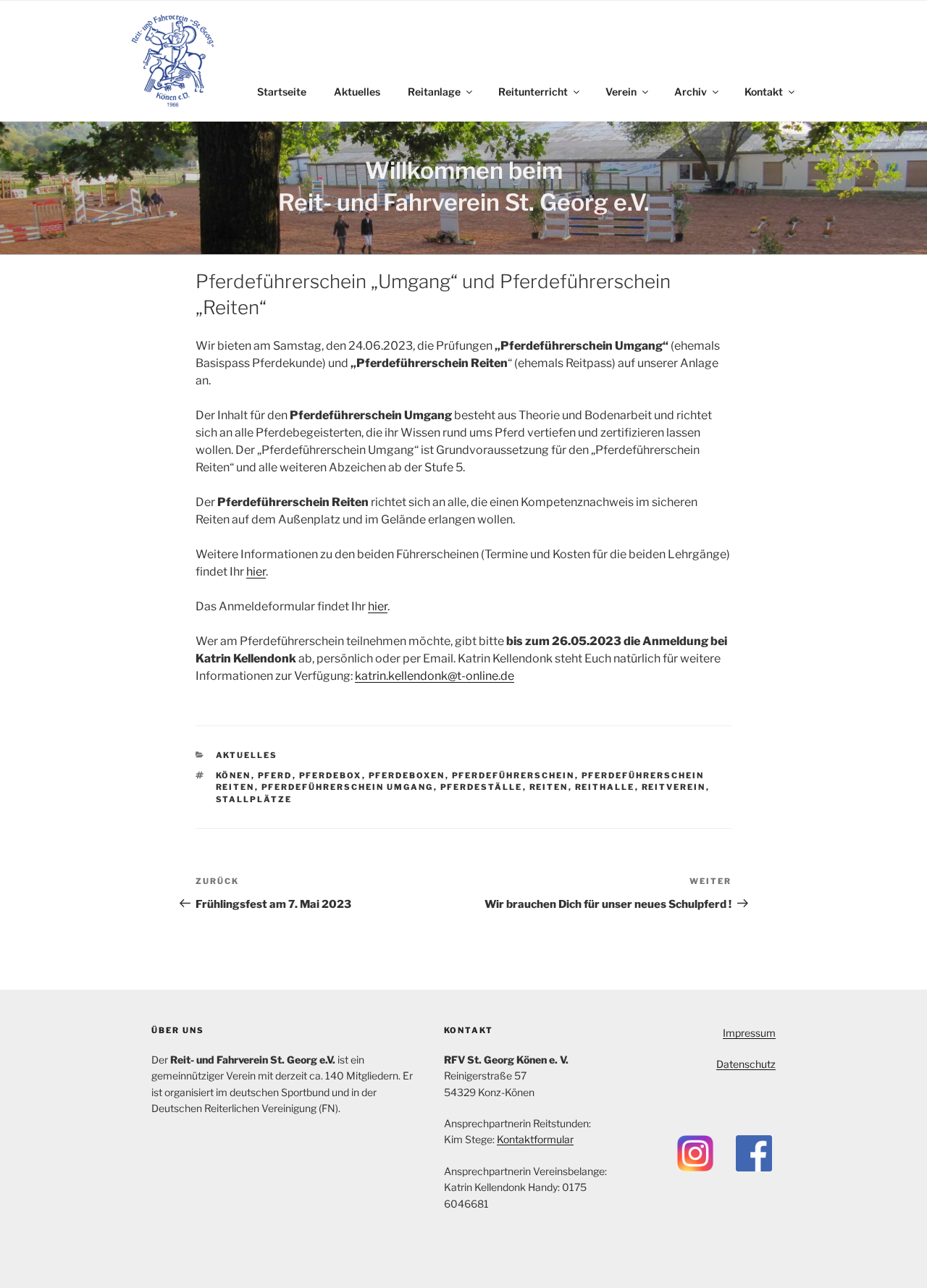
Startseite (281, 91)
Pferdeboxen (407, 775)
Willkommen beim (464, 170)
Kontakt (763, 91)
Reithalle (605, 787)
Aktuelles (357, 91)
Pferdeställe (481, 787)
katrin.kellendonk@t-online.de (434, 676)
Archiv (690, 91)
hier (256, 571)
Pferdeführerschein (513, 775)
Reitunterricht (533, 91)
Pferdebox (330, 775)
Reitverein (674, 787)
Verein (621, 91)
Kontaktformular (535, 1139)
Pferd (275, 775)
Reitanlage (434, 91)
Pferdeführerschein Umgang (347, 787)
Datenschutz (746, 1064)
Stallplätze (254, 799)
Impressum (749, 1033)
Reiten (549, 787)
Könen (233, 775)
